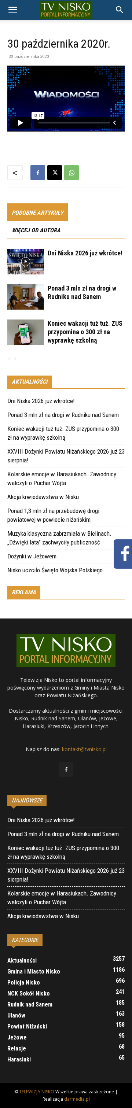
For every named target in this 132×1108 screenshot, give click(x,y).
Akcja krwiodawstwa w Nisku (43, 497)
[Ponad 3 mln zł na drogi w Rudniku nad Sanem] (25, 297)
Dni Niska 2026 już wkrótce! (85, 253)
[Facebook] (37, 172)
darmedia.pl (77, 1099)
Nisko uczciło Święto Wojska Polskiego (55, 570)
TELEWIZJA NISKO (36, 1092)
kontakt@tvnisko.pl (84, 749)
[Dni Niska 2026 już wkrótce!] (25, 261)
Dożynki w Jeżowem (31, 556)
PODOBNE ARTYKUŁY (37, 212)
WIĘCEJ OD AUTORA (36, 230)
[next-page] (14, 359)
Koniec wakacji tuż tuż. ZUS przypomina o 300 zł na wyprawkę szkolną (85, 332)
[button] (120, 10)
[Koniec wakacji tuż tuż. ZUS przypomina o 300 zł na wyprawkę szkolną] (25, 332)
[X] (54, 172)
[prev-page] (9, 359)
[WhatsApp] (71, 172)
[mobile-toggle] (12, 10)
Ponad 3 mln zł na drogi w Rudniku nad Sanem (63, 414)
